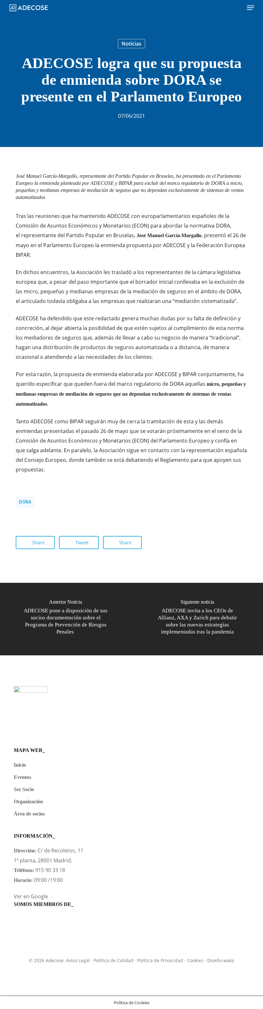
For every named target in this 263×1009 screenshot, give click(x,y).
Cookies (195, 960)
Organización (28, 801)
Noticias (131, 43)
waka (228, 960)
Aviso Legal (78, 960)
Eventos (22, 777)
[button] (250, 7)
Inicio (20, 765)
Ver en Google (31, 896)
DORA (25, 501)
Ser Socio (24, 789)
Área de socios (29, 813)
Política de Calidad (113, 960)
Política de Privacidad (160, 960)
